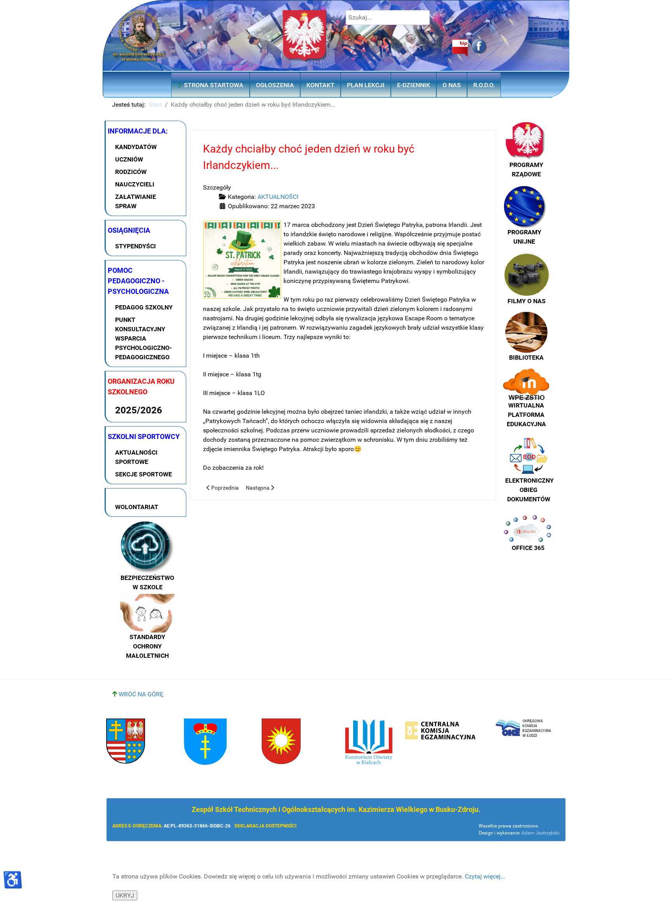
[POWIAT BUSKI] (125, 741)
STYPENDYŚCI (135, 246)
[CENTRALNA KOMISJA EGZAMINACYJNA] (441, 731)
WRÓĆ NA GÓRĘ (140, 694)
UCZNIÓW (129, 159)
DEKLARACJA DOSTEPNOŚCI (265, 826)
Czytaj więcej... (485, 876)
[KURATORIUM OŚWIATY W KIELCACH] (369, 742)
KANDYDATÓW (136, 147)
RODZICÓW (131, 172)
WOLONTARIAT (136, 507)
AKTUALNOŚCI (277, 196)
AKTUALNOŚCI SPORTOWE (136, 457)
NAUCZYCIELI (134, 184)
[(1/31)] (242, 260)
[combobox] (388, 17)
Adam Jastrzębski (541, 833)
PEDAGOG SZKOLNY (144, 307)
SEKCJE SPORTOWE (143, 474)
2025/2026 (138, 410)
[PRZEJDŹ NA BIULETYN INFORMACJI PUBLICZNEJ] (411, 48)
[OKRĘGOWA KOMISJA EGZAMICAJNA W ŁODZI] (524, 728)
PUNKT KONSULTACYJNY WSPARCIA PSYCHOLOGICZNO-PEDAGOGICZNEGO (143, 338)
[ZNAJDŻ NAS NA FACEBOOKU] (477, 46)
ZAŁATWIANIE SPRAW (135, 201)
